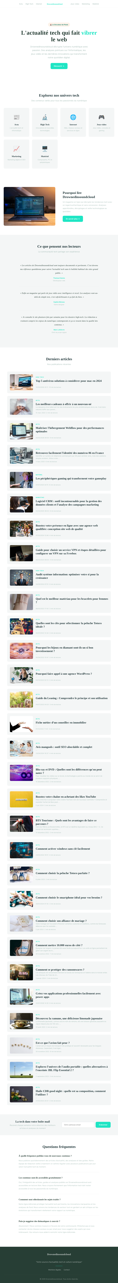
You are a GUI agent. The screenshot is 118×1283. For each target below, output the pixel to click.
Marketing (86, 4)
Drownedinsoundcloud (59, 1254)
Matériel (96, 4)
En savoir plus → (73, 219)
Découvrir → (59, 66)
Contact (67, 1270)
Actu (21, 4)
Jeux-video (74, 4)
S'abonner (103, 1125)
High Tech (29, 4)
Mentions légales (54, 1270)
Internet (39, 4)
